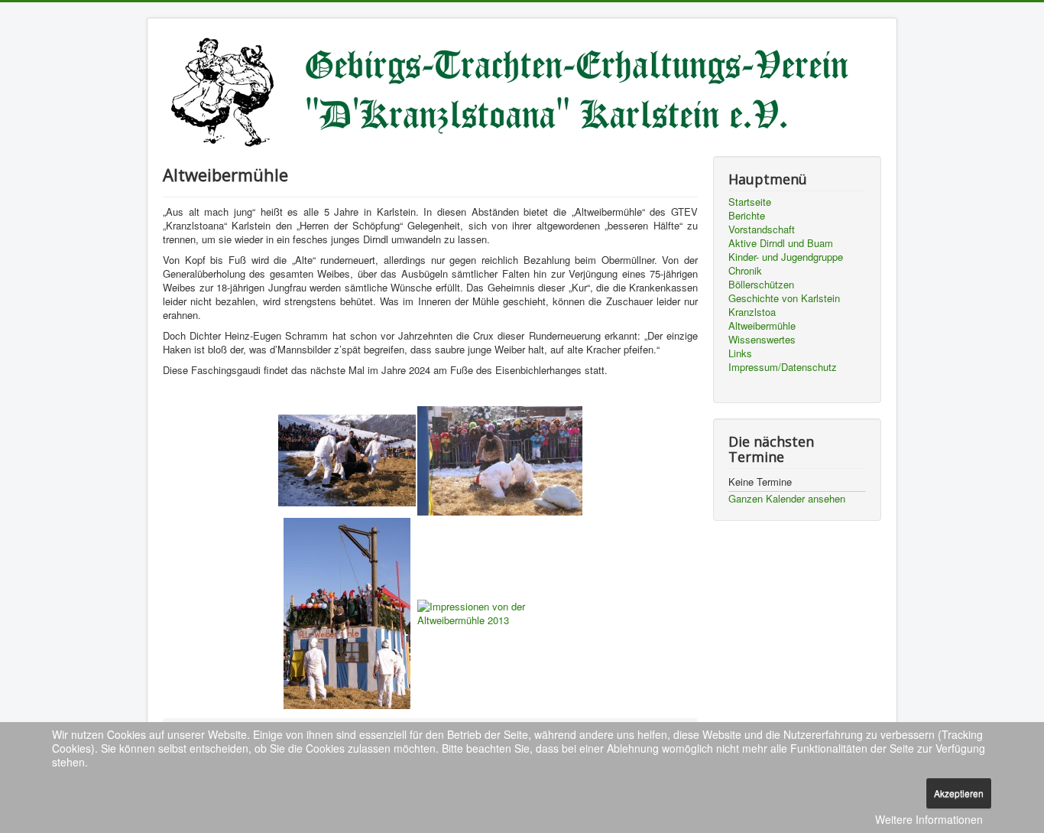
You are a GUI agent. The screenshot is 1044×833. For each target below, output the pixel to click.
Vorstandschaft (761, 229)
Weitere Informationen (929, 819)
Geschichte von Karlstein (784, 298)
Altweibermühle (762, 326)
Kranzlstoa (752, 312)
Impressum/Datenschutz (782, 367)
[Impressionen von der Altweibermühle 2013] (347, 459)
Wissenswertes (762, 340)
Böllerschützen (761, 284)
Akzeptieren (959, 792)
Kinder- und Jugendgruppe (785, 257)
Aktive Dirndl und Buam (780, 243)
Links (740, 353)
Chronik (745, 271)
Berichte (746, 216)
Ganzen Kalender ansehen (786, 498)
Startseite (749, 202)
